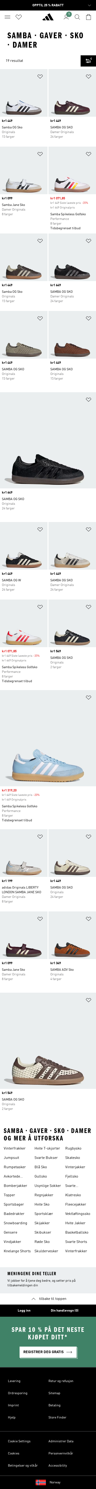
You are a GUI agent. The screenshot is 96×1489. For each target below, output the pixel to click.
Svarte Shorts (76, 1242)
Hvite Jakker (75, 1223)
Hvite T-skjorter (47, 1148)
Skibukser (42, 1233)
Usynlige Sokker (47, 1186)
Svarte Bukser (46, 1158)
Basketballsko (76, 1233)
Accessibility (57, 1465)
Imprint (13, 1405)
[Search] (77, 17)
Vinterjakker (75, 1167)
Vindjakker (12, 1242)
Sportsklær (43, 1214)
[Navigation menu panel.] (7, 17)
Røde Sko (42, 1242)
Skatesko (72, 1158)
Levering (14, 1381)
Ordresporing (17, 1393)
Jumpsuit (11, 1158)
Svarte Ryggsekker (75, 1186)
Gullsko (40, 1176)
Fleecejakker (75, 1205)
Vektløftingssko (77, 1214)
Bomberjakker (15, 1186)
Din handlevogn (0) (65, 1310)
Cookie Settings (19, 1441)
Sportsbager (14, 1205)
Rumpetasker (15, 1167)
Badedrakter (14, 1214)
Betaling (54, 1405)
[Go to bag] (88, 17)
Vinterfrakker (15, 1148)
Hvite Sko (41, 1205)
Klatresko (73, 1195)
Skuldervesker (46, 1251)
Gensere (10, 1233)
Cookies (13, 1453)
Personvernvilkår (60, 1453)
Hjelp (12, 1417)
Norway (55, 1482)
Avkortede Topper (12, 1177)
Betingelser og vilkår (23, 1465)
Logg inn (24, 1310)
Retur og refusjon (60, 1381)
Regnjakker (43, 1195)
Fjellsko (71, 1176)
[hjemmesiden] (48, 19)
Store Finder (57, 1417)
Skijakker (42, 1223)
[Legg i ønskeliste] (40, 77)
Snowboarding (15, 1223)
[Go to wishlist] (18, 17)
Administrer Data (60, 1441)
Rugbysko (73, 1148)
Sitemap (54, 1393)
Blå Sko (40, 1167)
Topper (9, 1195)
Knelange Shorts (17, 1251)
